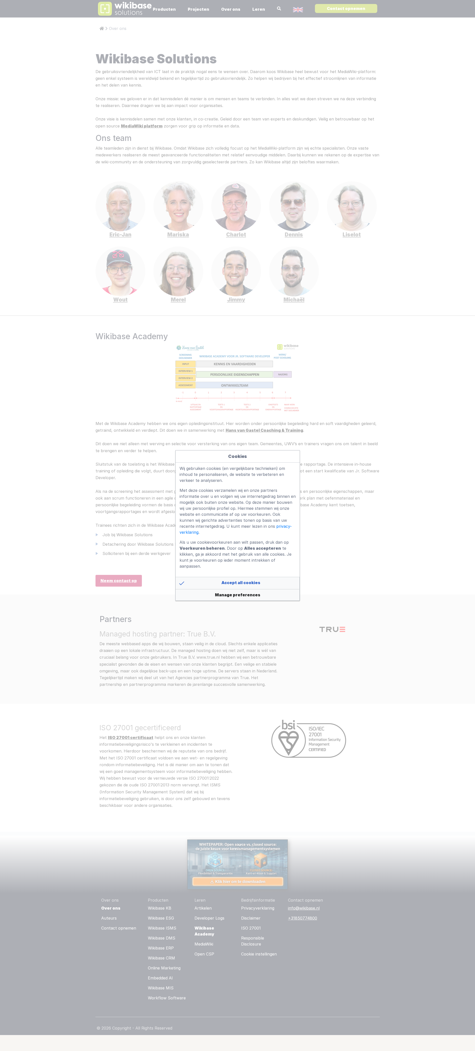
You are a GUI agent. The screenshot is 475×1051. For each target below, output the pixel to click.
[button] (238, 583)
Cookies (237, 456)
